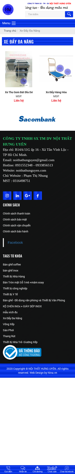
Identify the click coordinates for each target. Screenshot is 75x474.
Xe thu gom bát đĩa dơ (19, 92)
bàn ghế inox (10, 270)
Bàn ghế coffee (12, 264)
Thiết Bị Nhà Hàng (14, 276)
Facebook (15, 243)
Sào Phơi (8, 330)
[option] (37, 119)
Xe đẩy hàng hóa (56, 92)
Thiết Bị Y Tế (10, 294)
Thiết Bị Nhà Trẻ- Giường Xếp (20, 342)
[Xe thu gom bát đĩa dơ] (19, 69)
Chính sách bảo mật (15, 219)
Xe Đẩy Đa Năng (12, 318)
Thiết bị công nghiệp (15, 288)
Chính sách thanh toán (16, 213)
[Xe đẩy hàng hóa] (56, 69)
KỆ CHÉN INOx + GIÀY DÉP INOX (22, 306)
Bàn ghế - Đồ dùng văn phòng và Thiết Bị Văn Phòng (34, 300)
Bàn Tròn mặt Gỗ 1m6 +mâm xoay (23, 282)
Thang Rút (9, 336)
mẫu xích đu (10, 312)
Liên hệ (19, 100)
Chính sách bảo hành (15, 231)
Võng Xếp (8, 324)
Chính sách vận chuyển (17, 225)
